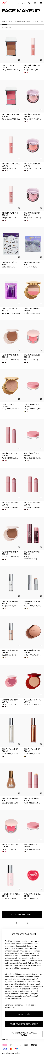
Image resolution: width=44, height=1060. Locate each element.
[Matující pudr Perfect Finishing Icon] (33, 681)
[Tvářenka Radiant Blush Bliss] (33, 96)
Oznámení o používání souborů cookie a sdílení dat (20, 1006)
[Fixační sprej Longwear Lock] (11, 875)
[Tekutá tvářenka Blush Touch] (33, 46)
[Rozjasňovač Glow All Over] (11, 779)
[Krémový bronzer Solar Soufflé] (33, 632)
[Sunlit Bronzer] (11, 385)
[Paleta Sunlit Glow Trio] (33, 290)
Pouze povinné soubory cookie (24, 1024)
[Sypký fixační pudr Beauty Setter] (33, 385)
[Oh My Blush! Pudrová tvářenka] (11, 681)
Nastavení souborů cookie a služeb (24, 1034)
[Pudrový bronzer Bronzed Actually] (11, 336)
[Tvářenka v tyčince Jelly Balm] (33, 533)
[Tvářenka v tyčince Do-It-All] (11, 435)
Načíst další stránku (22, 915)
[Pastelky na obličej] (11, 290)
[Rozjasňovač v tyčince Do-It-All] (33, 779)
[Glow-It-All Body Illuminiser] (11, 730)
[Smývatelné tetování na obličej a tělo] (11, 243)
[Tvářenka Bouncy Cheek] (33, 336)
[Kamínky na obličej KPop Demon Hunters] (33, 243)
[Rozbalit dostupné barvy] (26, 121)
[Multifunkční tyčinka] (33, 875)
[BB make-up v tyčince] (33, 582)
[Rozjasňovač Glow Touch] (11, 582)
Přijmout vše (24, 1014)
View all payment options (11, 1053)
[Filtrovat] (40, 27)
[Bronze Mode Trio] (11, 46)
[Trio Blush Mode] (11, 96)
